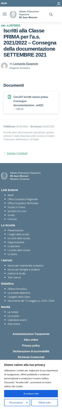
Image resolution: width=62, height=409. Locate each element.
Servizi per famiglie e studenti (24, 269)
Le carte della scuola (19, 238)
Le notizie (13, 312)
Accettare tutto (31, 393)
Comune (12, 219)
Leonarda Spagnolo (25, 63)
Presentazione (15, 230)
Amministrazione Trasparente (31, 334)
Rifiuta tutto (45, 402)
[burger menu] (5, 14)
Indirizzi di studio (16, 273)
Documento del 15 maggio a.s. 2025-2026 (31, 301)
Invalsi (11, 215)
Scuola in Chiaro (16, 207)
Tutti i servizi (14, 277)
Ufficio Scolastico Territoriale (23, 203)
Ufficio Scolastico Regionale (23, 199)
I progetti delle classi (19, 297)
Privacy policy (31, 345)
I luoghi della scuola (18, 234)
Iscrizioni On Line (17, 211)
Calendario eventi (17, 320)
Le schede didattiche (19, 293)
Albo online (14, 324)
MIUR (11, 195)
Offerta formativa (17, 289)
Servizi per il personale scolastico (25, 265)
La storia (12, 254)
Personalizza (16, 402)
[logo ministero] (13, 14)
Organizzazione (16, 242)
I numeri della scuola (19, 250)
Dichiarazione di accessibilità (31, 351)
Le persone (14, 246)
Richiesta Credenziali (31, 357)
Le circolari (13, 316)
